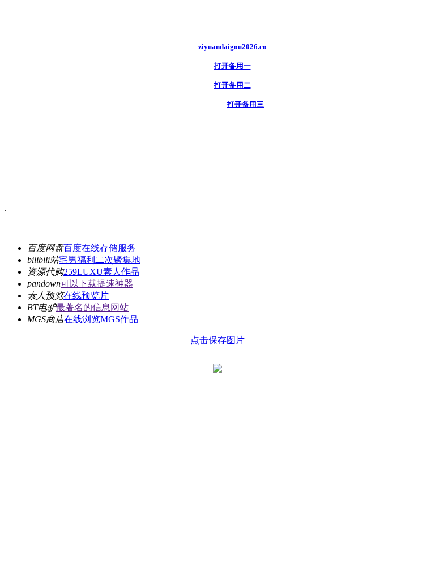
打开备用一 (232, 66)
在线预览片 (86, 295)
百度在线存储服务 (99, 248)
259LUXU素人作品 (101, 271)
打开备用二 (232, 85)
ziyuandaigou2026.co (232, 46)
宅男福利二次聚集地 (99, 260)
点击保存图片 (217, 340)
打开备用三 (245, 104)
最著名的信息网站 (92, 307)
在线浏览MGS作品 (101, 319)
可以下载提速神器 (97, 283)
